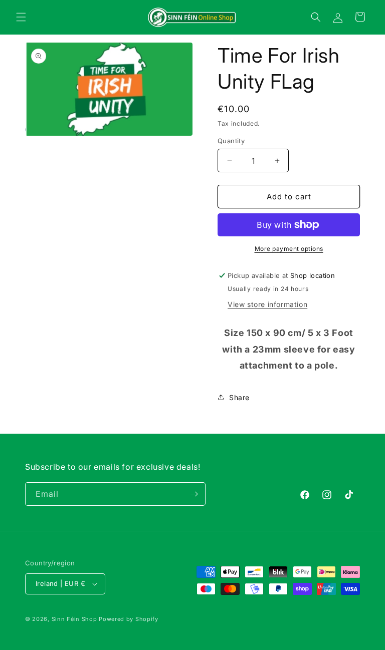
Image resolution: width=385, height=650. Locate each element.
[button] (21, 17)
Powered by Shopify (128, 618)
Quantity (231, 141)
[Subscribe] (194, 494)
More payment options (289, 248)
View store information (267, 304)
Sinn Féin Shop (74, 618)
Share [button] (239, 397)
